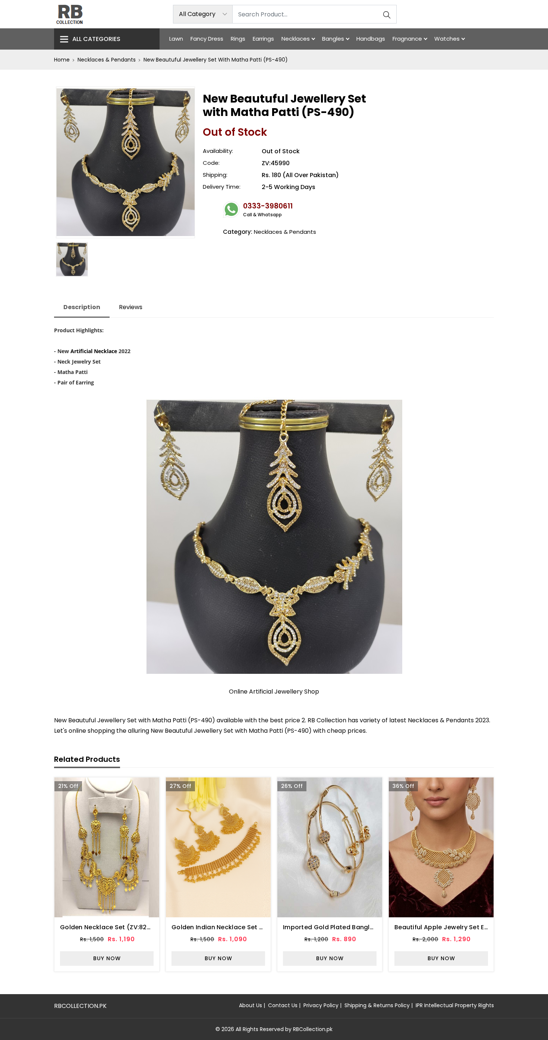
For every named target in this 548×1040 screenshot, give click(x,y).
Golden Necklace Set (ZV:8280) (109, 927)
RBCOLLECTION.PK (80, 1006)
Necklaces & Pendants (107, 59)
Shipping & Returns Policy (377, 1005)
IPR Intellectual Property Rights (455, 1005)
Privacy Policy (320, 1005)
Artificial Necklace (93, 351)
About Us (250, 1005)
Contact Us (282, 1005)
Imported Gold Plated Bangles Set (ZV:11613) (351, 927)
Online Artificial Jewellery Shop (274, 691)
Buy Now (107, 958)
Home (62, 59)
